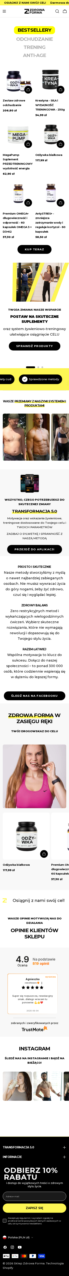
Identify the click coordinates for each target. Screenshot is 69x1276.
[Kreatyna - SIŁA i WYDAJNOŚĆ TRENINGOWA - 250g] (50, 80)
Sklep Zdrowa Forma (29, 1263)
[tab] (34, 30)
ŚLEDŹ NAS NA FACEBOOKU (34, 695)
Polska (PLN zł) (19, 1237)
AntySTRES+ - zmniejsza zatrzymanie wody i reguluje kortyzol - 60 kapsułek (50, 222)
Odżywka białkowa (48, 155)
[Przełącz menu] (4, 11)
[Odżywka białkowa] (50, 134)
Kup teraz (34, 249)
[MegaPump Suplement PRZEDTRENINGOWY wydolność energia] (18, 134)
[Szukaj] (57, 11)
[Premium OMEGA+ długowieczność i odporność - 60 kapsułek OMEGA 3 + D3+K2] (18, 193)
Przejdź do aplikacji (35, 549)
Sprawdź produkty (34, 346)
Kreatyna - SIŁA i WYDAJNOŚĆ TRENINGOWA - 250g (50, 105)
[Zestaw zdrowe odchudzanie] (18, 80)
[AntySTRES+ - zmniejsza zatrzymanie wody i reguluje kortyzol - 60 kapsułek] (50, 193)
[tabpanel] (34, 151)
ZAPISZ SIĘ (34, 1208)
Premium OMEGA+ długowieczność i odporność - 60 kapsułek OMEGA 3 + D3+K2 (17, 222)
